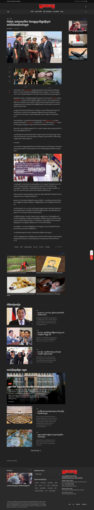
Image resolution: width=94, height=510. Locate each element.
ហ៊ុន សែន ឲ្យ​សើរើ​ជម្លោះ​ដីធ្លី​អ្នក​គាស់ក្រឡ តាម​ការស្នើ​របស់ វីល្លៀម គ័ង (51, 334)
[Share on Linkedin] (9, 81)
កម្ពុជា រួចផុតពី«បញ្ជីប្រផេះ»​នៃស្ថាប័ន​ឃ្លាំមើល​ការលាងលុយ (50, 436)
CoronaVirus (43, 482)
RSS (69, 504)
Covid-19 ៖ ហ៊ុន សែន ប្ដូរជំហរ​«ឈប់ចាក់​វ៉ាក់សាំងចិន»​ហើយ (51, 314)
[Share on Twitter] (9, 72)
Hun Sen (35, 247)
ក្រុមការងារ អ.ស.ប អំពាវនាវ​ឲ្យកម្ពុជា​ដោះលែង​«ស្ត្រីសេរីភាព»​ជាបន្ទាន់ (32, 387)
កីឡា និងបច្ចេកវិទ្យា (47, 11)
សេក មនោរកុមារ (9, 28)
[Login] (85, 6)
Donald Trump (55, 485)
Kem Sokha (50, 488)
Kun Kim (41, 247)
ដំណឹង (32, 11)
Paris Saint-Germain (39, 491)
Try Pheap (47, 247)
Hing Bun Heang (27, 247)
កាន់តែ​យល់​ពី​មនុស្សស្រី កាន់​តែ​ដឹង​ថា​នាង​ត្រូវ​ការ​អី (18, 486)
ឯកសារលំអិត (56, 11)
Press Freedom (52, 491)
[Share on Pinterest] (9, 76)
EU (44, 485)
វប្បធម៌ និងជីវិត (38, 11)
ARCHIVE (84, 504)
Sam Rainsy (50, 482)
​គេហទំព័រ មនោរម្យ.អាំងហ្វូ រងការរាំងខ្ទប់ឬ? (13, 1)
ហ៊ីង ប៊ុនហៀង (29, 122)
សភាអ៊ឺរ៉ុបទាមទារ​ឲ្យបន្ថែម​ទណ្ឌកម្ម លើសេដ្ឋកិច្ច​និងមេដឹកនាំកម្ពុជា (51, 412)
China (48, 485)
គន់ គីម (44, 122)
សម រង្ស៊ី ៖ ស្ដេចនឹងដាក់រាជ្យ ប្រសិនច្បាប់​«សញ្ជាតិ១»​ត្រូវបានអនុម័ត (49, 353)
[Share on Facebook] (9, 67)
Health (36, 488)
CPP (46, 491)
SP (73, 504)
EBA (55, 488)
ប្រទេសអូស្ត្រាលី (27, 90)
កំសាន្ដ (61, 11)
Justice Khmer (43, 488)
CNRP (56, 482)
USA (36, 485)
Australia (16, 247)
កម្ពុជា (8, 19)
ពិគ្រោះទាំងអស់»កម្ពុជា (35, 450)
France (40, 485)
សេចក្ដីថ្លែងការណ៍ (18, 100)
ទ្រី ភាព (55, 122)
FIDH (54, 98)
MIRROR (78, 504)
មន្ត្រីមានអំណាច (49, 120)
